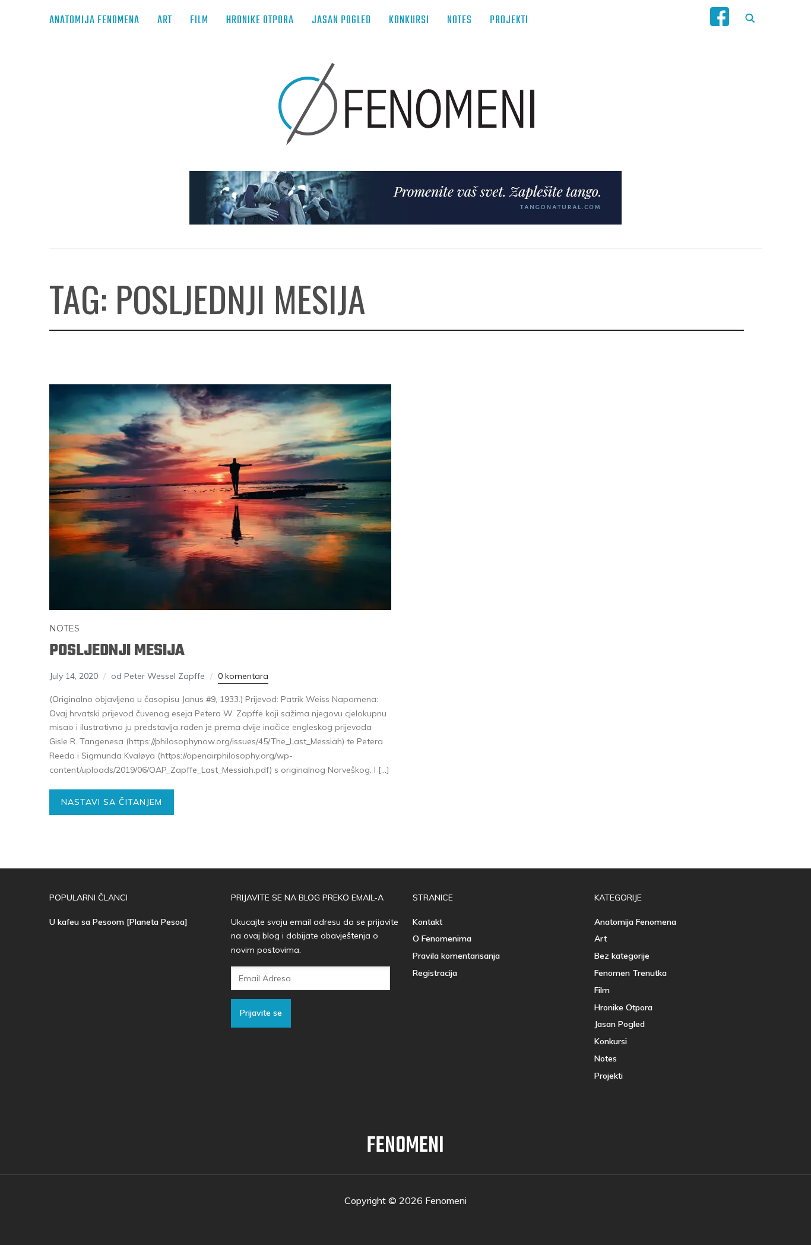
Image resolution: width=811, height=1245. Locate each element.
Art (164, 20)
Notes (459, 20)
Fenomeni (405, 1146)
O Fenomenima (442, 938)
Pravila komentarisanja (456, 955)
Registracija (435, 973)
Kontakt (427, 922)
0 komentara (243, 676)
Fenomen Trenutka (630, 973)
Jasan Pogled (341, 20)
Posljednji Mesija (117, 650)
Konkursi (409, 20)
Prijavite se (261, 1012)
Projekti (509, 20)
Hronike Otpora (260, 20)
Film (199, 20)
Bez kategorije (622, 955)
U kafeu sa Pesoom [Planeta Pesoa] (118, 922)
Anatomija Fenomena (94, 20)
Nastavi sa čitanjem (111, 802)
